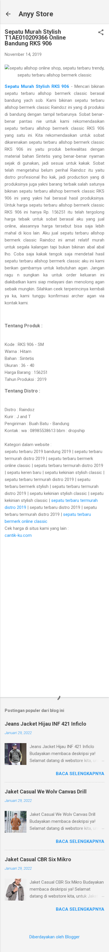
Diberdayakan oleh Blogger (54, 936)
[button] (100, 33)
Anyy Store (36, 14)
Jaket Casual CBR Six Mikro (38, 859)
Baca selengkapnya (80, 773)
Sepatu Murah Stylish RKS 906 (38, 86)
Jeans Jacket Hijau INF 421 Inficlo (45, 724)
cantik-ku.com (18, 535)
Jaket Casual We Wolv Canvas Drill (46, 791)
